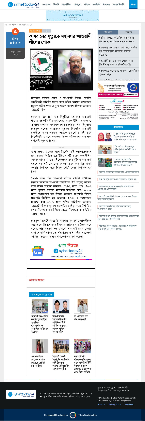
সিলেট (56, 4)
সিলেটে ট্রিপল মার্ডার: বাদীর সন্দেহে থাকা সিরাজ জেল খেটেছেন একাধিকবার (118, 217)
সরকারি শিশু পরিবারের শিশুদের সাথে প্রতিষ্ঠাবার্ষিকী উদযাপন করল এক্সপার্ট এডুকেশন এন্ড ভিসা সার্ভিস (82, 364)
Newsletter (129, 404)
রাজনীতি (96, 4)
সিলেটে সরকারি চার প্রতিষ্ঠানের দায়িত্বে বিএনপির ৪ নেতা (114, 207)
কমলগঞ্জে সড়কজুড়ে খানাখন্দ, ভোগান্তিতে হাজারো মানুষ (119, 72)
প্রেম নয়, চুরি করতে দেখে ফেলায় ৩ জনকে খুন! (118, 179)
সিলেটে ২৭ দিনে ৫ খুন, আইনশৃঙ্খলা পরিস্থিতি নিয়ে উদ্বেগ (125, 149)
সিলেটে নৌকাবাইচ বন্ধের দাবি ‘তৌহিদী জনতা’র (119, 172)
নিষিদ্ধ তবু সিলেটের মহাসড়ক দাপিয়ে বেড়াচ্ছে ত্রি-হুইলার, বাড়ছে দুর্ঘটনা (126, 162)
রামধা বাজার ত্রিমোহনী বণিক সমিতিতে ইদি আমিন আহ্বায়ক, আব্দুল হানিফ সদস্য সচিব (60, 324)
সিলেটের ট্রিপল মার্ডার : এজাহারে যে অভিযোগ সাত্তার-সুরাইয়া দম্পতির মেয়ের (117, 227)
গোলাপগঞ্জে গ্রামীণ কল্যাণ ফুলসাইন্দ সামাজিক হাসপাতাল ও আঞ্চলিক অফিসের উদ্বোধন (39, 324)
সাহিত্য (87, 4)
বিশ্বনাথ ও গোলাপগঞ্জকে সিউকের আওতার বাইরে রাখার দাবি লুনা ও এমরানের (125, 136)
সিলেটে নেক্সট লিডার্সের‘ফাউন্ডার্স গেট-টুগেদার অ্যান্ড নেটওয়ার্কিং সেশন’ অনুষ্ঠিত (61, 363)
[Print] (46, 31)
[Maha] (118, 109)
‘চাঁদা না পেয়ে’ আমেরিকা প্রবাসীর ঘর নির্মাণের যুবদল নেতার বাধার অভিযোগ (117, 39)
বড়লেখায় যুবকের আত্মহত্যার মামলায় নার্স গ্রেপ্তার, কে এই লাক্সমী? (116, 188)
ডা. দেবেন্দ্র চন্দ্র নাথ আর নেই (81, 318)
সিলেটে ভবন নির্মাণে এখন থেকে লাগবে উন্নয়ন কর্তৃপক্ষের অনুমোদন (117, 198)
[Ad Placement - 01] (72, 15)
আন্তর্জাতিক (66, 4)
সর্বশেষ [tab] (129, 32)
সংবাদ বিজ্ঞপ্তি (118, 4)
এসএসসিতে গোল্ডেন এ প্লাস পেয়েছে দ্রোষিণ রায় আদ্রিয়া (38, 361)
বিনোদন (106, 4)
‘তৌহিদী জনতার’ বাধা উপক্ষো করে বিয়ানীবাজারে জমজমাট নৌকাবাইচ (116, 62)
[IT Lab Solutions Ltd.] (118, 89)
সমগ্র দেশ (46, 4)
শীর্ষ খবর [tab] (108, 32)
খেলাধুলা (77, 4)
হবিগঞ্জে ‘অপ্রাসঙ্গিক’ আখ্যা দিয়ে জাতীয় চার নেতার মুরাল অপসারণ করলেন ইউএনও (118, 51)
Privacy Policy (115, 404)
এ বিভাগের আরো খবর (41, 294)
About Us (102, 404)
